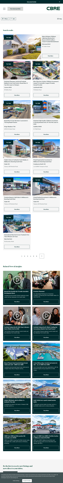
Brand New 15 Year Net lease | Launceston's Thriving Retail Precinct (16, 121)
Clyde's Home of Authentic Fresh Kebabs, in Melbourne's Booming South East (16, 160)
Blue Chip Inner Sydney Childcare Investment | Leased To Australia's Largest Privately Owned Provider (46, 83)
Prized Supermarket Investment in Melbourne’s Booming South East (42, 160)
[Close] (60, 475)
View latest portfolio (15, 9)
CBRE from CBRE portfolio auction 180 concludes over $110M (14, 437)
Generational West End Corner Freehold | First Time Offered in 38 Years (16, 235)
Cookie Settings (16, 480)
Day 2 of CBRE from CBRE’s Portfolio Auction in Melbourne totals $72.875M (45, 437)
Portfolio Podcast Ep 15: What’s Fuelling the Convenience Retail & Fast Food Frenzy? (45, 328)
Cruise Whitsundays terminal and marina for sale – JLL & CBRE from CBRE (45, 363)
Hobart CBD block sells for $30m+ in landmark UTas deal (14, 401)
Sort (14, 18)
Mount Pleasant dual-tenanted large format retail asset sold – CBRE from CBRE (16, 363)
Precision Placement (38, 291)
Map (60, 19)
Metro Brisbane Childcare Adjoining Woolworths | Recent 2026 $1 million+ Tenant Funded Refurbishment (50, 39)
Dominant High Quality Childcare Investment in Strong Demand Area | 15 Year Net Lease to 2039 (45, 122)
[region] (31, 477)
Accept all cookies (27, 480)
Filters (6, 18)
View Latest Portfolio (31, 2)
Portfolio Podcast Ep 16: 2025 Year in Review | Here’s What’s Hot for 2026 (16, 328)
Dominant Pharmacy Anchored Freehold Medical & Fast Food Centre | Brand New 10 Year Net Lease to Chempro (16, 83)
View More (50, 56)
